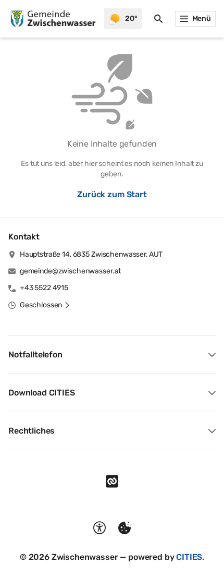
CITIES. (190, 557)
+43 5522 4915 (44, 287)
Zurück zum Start (111, 194)
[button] (45, 305)
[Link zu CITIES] (112, 481)
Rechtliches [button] (31, 431)
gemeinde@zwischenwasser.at (70, 271)
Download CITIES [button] (41, 393)
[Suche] (158, 18)
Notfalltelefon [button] (35, 354)
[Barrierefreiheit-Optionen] (99, 528)
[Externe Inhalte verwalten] (124, 528)
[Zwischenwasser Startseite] (52, 18)
